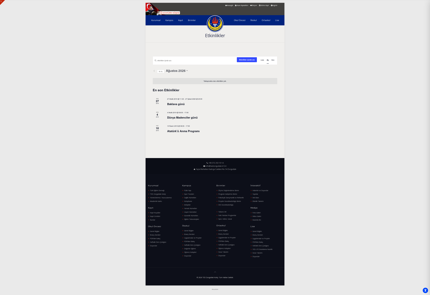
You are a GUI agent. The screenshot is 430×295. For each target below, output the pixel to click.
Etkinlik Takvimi (258, 201)
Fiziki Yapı (187, 190)
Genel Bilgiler (154, 231)
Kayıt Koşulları (155, 213)
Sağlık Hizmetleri (190, 198)
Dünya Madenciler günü (182, 117)
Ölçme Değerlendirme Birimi (228, 190)
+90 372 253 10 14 (216, 163)
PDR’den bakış (155, 238)
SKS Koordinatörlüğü (225, 205)
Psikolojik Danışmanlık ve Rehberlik (231, 198)
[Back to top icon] (215, 272)
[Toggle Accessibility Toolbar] (425, 290)
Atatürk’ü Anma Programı (183, 131)
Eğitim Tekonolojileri (191, 219)
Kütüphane (188, 201)
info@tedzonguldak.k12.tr (216, 166)
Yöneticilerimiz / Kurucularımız (161, 198)
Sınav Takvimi (223, 252)
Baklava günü (176, 104)
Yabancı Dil (222, 212)
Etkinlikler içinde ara (247, 60)
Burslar (152, 220)
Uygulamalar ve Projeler (193, 238)
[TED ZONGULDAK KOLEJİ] (215, 23)
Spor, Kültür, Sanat (225, 219)
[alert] (215, 81)
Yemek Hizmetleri (190, 208)
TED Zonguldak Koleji (158, 194)
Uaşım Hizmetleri (190, 212)
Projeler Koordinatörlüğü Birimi (229, 201)
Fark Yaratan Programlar (227, 215)
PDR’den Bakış (189, 241)
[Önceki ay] (154, 70)
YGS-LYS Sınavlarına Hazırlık (262, 249)
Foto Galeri (257, 213)
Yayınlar (255, 194)
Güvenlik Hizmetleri (191, 216)
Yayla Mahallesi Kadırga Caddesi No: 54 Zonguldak (216, 169)
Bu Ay (160, 71)
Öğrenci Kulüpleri (190, 252)
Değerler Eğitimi (190, 249)
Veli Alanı (256, 198)
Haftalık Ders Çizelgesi (158, 242)
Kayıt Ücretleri (155, 216)
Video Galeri (257, 216)
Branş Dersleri (155, 235)
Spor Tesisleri (189, 194)
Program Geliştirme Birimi (227, 194)
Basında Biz (257, 220)
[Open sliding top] (2, 2)
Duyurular (153, 246)
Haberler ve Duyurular (260, 190)
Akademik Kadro (156, 201)
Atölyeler (187, 205)
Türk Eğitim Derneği (157, 190)
